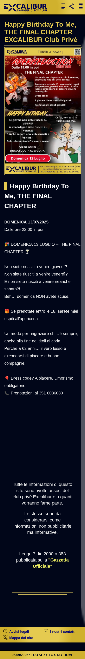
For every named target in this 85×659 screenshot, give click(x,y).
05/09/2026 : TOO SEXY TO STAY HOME (42, 655)
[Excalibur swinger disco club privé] (27, 13)
